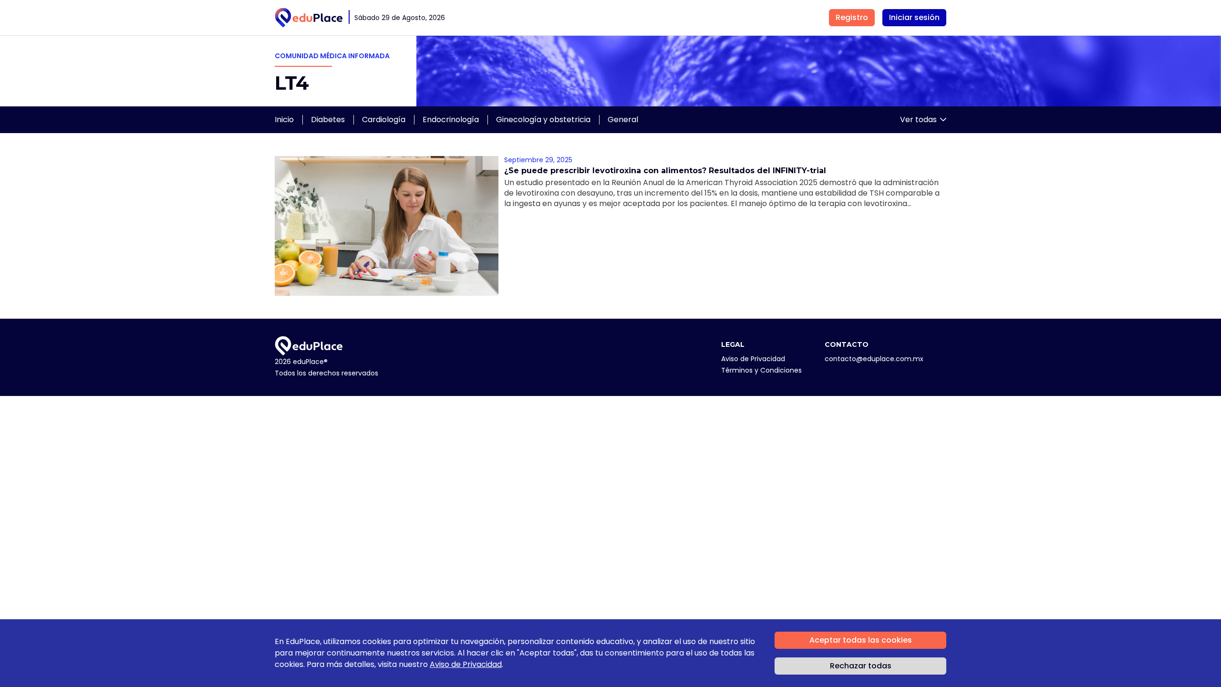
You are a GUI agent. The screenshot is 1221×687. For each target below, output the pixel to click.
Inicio (284, 119)
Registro (852, 17)
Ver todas (918, 119)
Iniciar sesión (914, 17)
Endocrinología (451, 119)
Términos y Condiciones (761, 370)
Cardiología (383, 119)
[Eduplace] (309, 18)
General (623, 119)
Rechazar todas (860, 665)
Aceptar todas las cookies (860, 640)
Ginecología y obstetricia (543, 119)
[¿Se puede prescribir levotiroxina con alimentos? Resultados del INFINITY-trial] (386, 226)
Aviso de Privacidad (753, 359)
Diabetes (328, 119)
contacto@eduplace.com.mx (874, 359)
